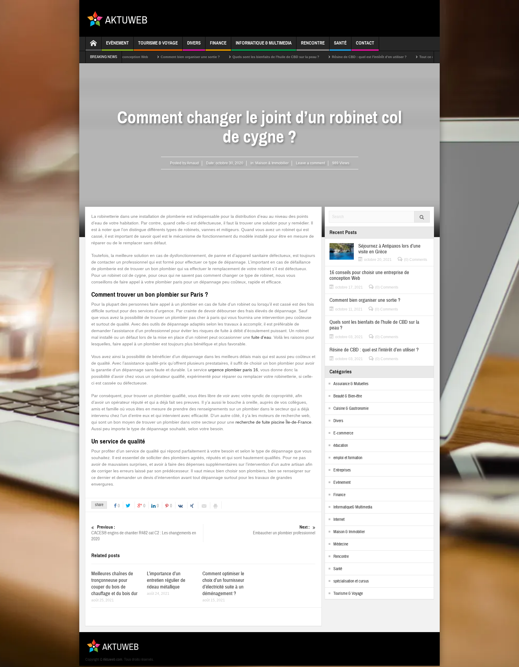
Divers (194, 43)
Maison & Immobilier (272, 163)
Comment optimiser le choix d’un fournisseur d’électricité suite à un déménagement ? (223, 583)
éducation (340, 445)
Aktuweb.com (112, 659)
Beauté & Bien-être (347, 396)
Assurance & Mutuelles (351, 384)
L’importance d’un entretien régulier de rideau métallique (166, 580)
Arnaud (193, 163)
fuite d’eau (261, 337)
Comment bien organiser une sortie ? (163, 57)
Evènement (117, 43)
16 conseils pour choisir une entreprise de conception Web (369, 275)
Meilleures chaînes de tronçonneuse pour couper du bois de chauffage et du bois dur (114, 583)
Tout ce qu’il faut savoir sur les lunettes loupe (428, 57)
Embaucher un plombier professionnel (284, 530)
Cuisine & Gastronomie (351, 408)
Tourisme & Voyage (158, 43)
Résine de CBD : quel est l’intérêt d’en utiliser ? (342, 57)
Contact (365, 43)
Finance (218, 43)
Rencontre (313, 43)
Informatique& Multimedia (352, 507)
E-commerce (343, 433)
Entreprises (342, 470)
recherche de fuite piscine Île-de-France (273, 422)
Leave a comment (310, 163)
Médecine (340, 544)
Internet (338, 519)
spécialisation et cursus (351, 581)
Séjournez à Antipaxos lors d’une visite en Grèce (389, 249)
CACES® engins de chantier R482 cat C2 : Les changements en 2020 (143, 533)
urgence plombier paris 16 (233, 369)
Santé (340, 43)
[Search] (422, 217)
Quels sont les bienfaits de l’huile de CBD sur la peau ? (248, 57)
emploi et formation (347, 458)
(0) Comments (415, 260)
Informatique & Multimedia (264, 43)
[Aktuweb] (119, 18)
